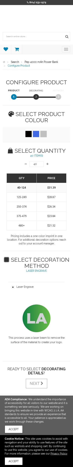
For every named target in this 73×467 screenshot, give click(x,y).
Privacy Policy (59, 453)
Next (35, 383)
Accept (14, 429)
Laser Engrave (25, 286)
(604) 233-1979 (37, 2)
